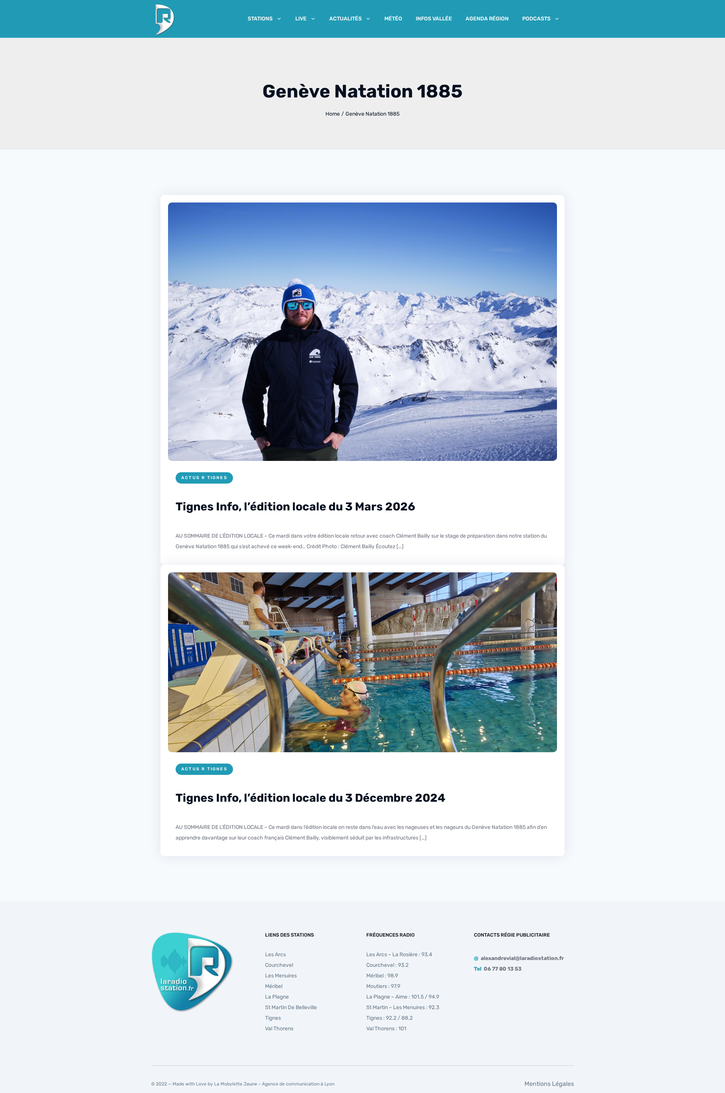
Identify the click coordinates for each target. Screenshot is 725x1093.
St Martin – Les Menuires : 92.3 (402, 1007)
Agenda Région (487, 18)
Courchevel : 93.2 (387, 965)
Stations (260, 18)
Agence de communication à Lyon (298, 1084)
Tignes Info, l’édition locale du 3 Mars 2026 (295, 506)
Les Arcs (275, 954)
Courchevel (279, 965)
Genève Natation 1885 (373, 114)
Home (332, 114)
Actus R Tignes (204, 477)
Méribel (273, 986)
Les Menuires (281, 975)
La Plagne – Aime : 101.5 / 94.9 (402, 997)
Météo (393, 18)
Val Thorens (279, 1028)
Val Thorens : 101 (386, 1028)
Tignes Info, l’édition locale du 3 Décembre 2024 (310, 798)
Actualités (345, 18)
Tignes (273, 1018)
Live (301, 18)
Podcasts (536, 18)
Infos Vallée (434, 18)
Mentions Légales (549, 1083)
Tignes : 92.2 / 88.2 (389, 1018)
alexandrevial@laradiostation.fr (522, 958)
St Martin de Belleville (291, 1007)
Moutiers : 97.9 (383, 986)
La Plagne (277, 997)
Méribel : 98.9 (382, 975)
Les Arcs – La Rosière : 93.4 (399, 954)
